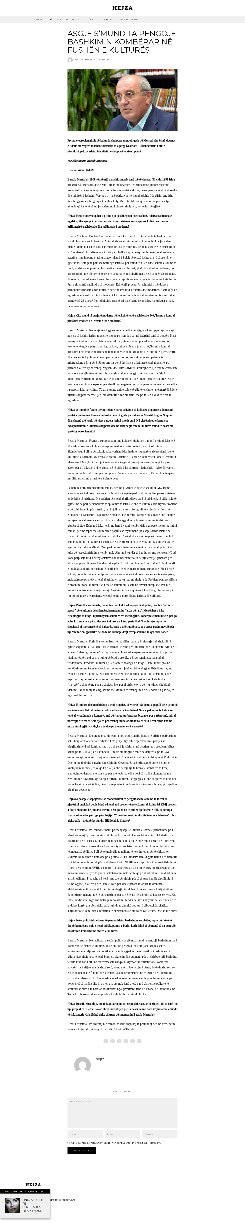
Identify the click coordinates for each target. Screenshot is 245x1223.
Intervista (72, 19)
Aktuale (39, 19)
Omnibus (107, 19)
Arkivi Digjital (129, 19)
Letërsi (89, 19)
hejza (100, 1059)
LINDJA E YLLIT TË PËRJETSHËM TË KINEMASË (33, 1205)
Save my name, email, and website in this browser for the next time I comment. (116, 1142)
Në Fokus (55, 19)
